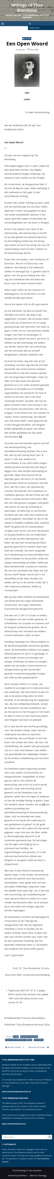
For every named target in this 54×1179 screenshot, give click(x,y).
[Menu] (2, 23)
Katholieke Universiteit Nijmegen (19, 1040)
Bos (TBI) (34, 49)
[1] (5, 148)
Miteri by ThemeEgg (38, 1175)
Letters (27, 38)
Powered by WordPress (17, 1175)
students (39, 1040)
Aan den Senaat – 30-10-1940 (16, 1047)
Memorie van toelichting (38, 1047)
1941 (16, 1036)
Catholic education (29, 1036)
